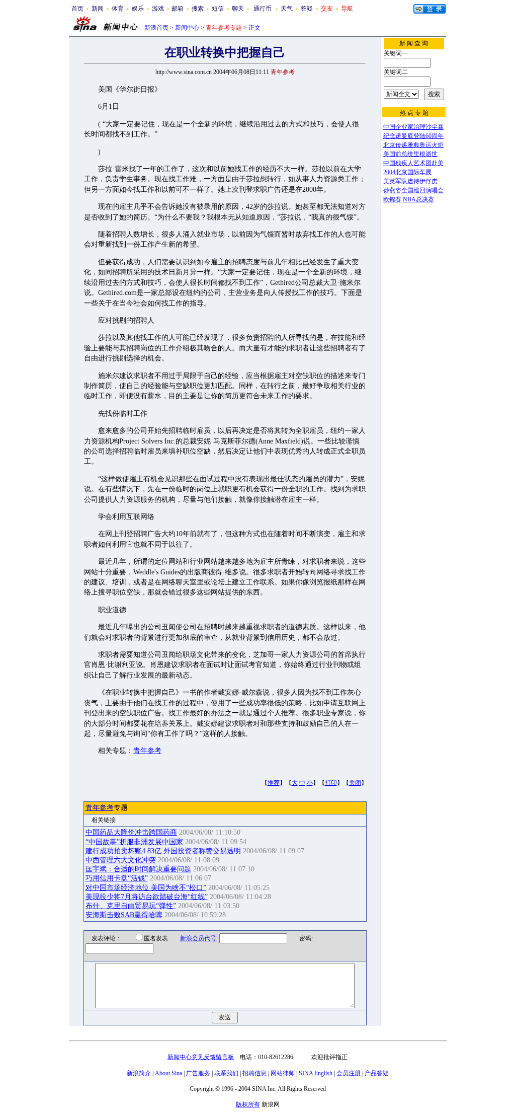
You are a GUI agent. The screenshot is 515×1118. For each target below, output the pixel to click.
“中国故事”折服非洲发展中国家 (134, 842)
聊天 (238, 8)
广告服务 (198, 1073)
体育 (118, 8)
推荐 (274, 782)
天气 (287, 8)
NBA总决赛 (418, 199)
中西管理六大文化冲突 (120, 860)
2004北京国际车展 (407, 172)
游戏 (158, 8)
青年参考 (147, 751)
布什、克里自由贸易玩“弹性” (130, 906)
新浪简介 (139, 1073)
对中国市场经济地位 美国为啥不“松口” (145, 887)
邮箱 (177, 8)
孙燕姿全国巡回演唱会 (413, 190)
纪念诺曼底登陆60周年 (413, 135)
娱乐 (138, 8)
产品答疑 (377, 1073)
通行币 (262, 8)
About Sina (168, 1073)
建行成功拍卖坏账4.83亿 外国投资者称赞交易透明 (163, 851)
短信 (218, 8)
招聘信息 (254, 1073)
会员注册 (348, 1073)
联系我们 (226, 1073)
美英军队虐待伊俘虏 (410, 181)
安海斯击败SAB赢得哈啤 (123, 915)
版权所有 (248, 1104)
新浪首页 (156, 27)
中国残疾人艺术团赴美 (413, 163)
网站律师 (283, 1073)
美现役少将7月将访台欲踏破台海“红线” (146, 897)
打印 (331, 782)
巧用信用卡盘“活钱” (116, 878)
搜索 (198, 8)
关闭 (355, 782)
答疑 (307, 8)
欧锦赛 (392, 199)
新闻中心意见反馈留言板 (200, 1057)
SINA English (315, 1073)
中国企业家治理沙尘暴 (413, 126)
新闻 (98, 8)
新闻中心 (187, 27)
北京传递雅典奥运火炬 (413, 144)
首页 (77, 8)
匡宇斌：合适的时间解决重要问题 (138, 869)
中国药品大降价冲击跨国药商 (131, 832)
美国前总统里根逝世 (410, 154)
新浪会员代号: (199, 938)
